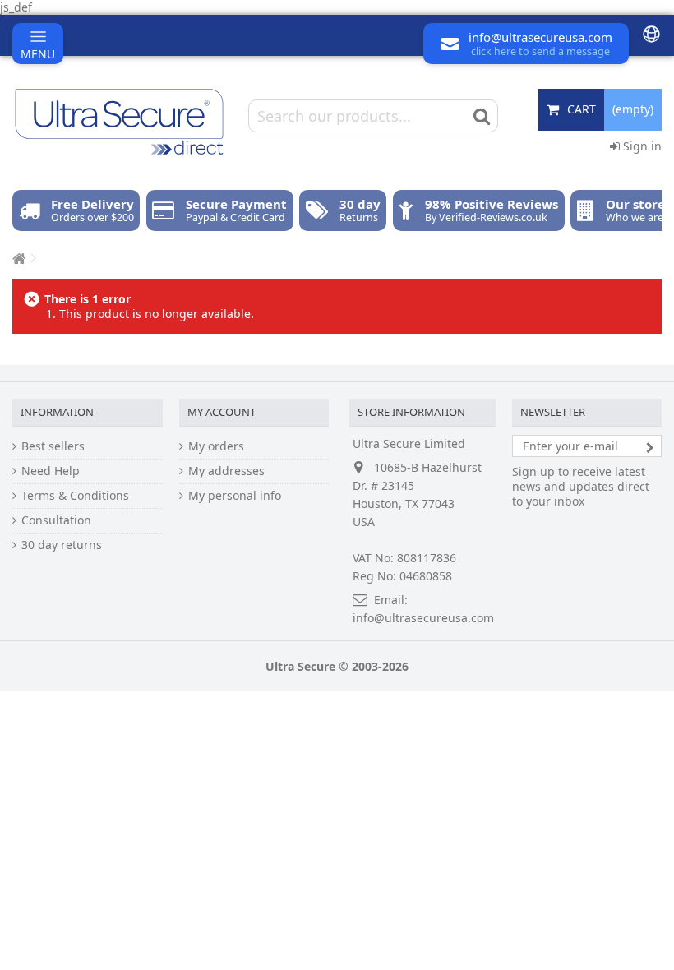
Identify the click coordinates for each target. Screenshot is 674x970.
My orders (216, 446)
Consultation (56, 520)
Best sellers (53, 446)
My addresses (226, 471)
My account (221, 411)
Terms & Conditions (75, 495)
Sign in (641, 146)
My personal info (234, 495)
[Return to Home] (17, 258)
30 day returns (61, 545)
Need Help (50, 471)
